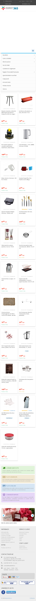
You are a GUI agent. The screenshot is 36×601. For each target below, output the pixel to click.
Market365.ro (8, 598)
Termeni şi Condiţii (5, 535)
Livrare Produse (5, 534)
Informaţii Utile (26, 4)
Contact (21, 537)
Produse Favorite (23, 549)
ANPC (20, 539)
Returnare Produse (24, 532)
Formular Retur (23, 534)
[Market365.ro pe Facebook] (3, 592)
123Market (32, 598)
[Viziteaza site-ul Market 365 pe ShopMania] (11, 592)
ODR (20, 540)
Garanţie (21, 535)
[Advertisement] (18, 30)
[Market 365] (9, 8)
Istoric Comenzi (23, 547)
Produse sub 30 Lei (6, 547)
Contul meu (8, 4)
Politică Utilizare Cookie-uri (8, 542)
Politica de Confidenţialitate (8, 537)
